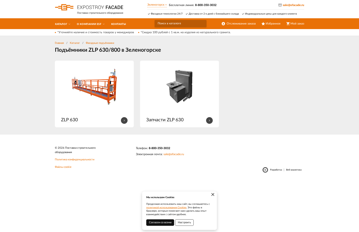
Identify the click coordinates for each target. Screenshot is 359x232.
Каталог (75, 43)
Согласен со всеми (160, 222)
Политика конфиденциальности (74, 159)
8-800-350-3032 (159, 148)
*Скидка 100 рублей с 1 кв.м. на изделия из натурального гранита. (186, 32)
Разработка (276, 170)
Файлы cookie (63, 167)
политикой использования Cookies (166, 207)
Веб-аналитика (293, 170)
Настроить (184, 222)
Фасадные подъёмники (100, 43)
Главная (59, 43)
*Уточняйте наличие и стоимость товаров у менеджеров (95, 32)
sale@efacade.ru (293, 5)
